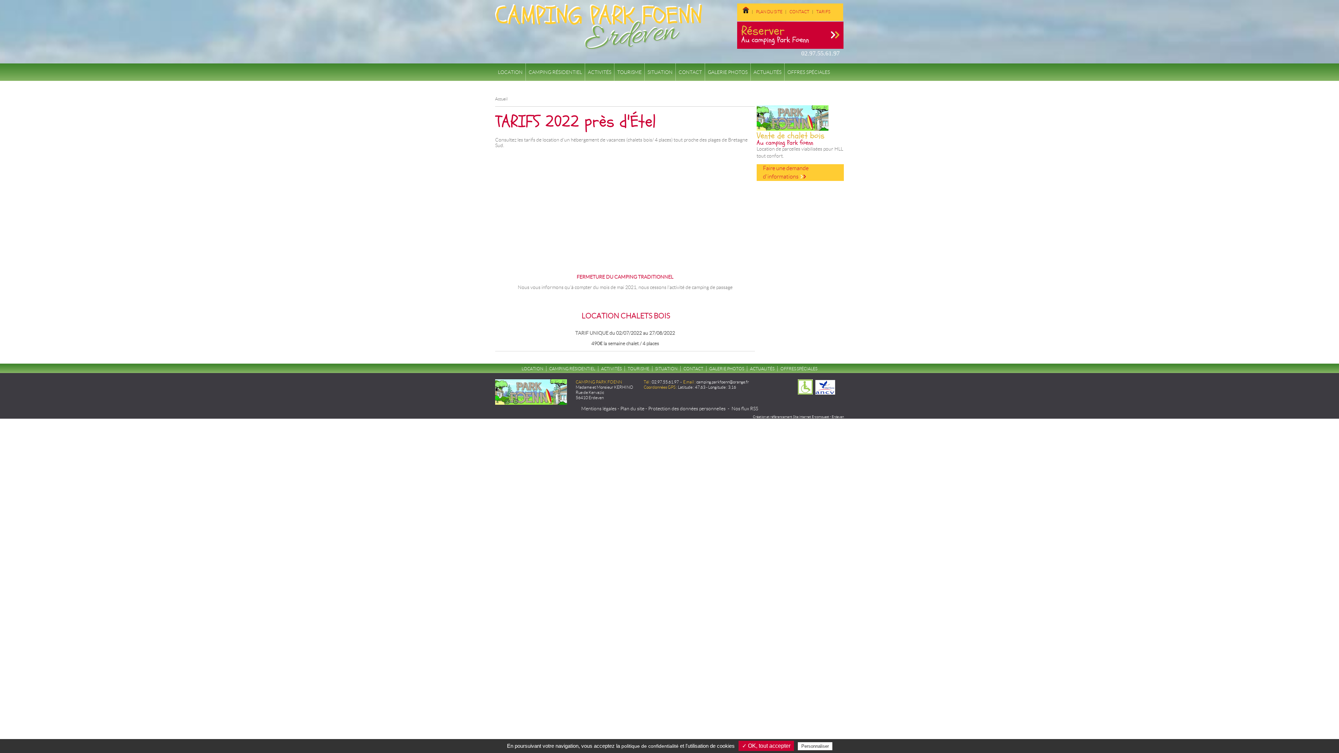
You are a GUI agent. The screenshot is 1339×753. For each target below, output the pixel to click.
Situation (660, 72)
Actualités (767, 72)
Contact (799, 11)
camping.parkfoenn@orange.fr (722, 382)
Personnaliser (815, 746)
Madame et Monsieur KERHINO (604, 387)
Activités (599, 72)
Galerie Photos (728, 72)
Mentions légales (598, 408)
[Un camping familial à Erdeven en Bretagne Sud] (746, 11)
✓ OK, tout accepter (766, 746)
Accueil (501, 99)
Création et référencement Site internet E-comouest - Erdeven (798, 417)
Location (510, 72)
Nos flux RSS (745, 408)
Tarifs (823, 11)
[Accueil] (598, 46)
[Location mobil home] (743, 16)
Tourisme (629, 72)
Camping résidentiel (555, 72)
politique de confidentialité (650, 746)
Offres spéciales (808, 72)
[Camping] (835, 11)
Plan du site (769, 11)
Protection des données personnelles (687, 408)
